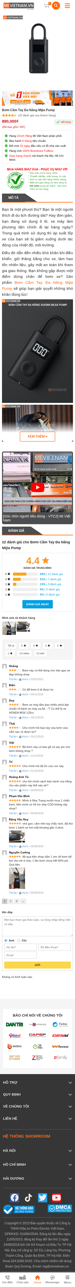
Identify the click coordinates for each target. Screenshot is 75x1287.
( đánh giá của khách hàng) (37, 115)
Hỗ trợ (10, 1082)
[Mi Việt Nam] (18, 6)
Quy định (12, 1094)
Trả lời (13, 679)
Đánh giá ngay (37, 604)
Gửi (37, 965)
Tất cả (11, 645)
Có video (24, 653)
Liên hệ (10, 1118)
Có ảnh (40, 653)
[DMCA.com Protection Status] (60, 1208)
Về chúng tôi (16, 1106)
